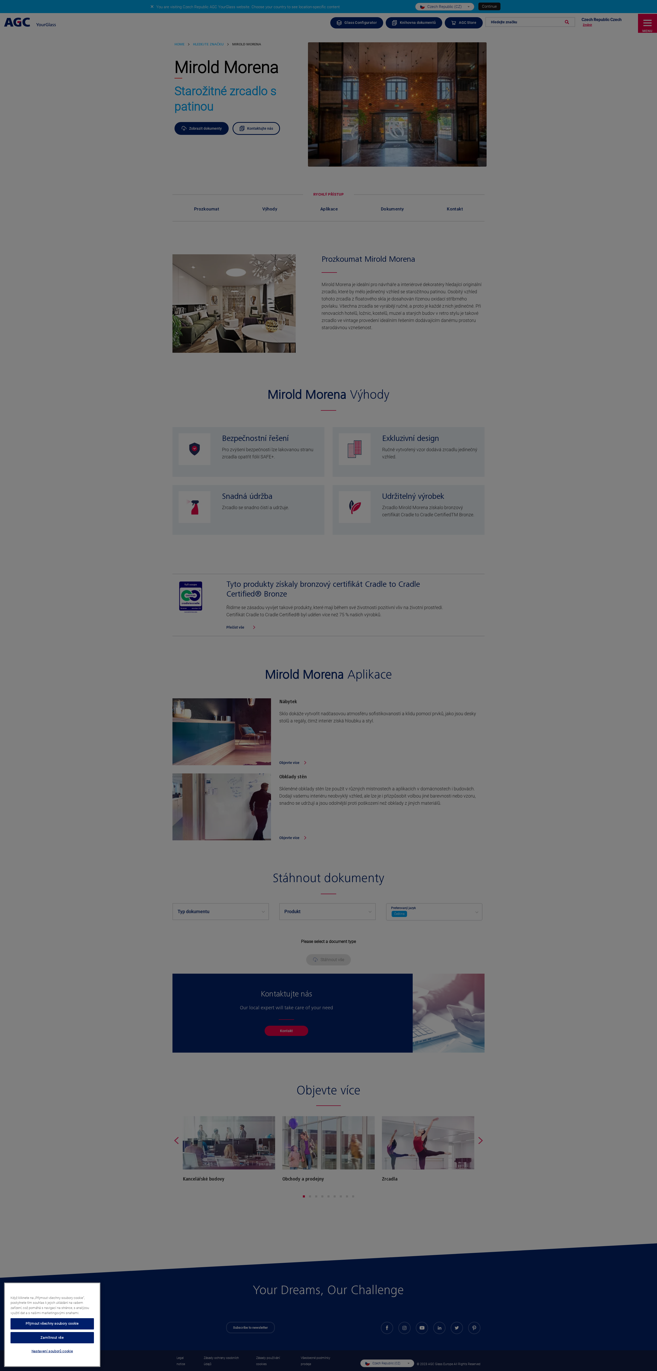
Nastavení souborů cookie (52, 1351)
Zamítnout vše (52, 1337)
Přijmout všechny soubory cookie (52, 1324)
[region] (52, 1325)
